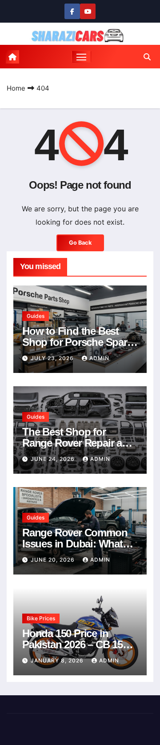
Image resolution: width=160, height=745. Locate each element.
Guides (35, 316)
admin (99, 358)
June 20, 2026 (53, 559)
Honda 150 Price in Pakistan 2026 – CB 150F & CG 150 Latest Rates (78, 644)
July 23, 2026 (53, 358)
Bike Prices (41, 618)
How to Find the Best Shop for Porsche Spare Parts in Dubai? (77, 342)
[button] (147, 56)
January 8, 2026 (58, 660)
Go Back (80, 242)
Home (16, 88)
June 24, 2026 (53, 459)
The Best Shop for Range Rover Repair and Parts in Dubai (78, 443)
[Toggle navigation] (81, 57)
